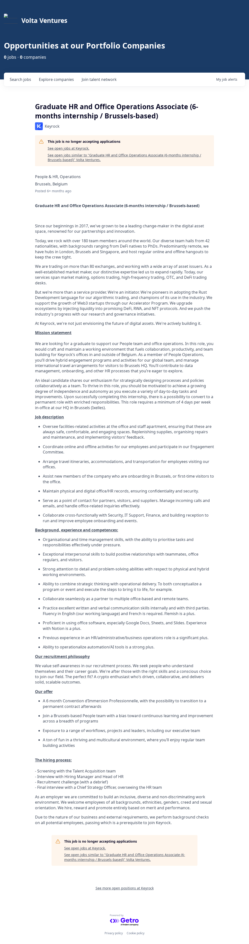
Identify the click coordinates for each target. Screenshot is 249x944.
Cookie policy (135, 933)
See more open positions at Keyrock (125, 888)
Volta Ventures (44, 20)
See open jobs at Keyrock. (68, 148)
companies (56, 79)
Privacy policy (114, 933)
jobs (20, 79)
